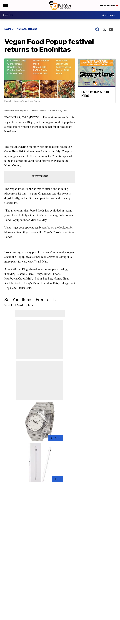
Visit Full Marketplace (19, 305)
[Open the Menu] (5, 5)
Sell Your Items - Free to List (30, 299)
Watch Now (108, 5)
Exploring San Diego (20, 28)
